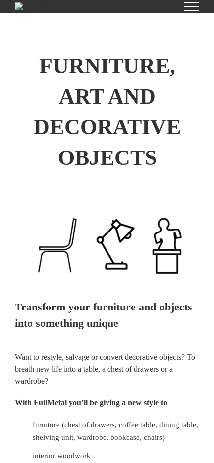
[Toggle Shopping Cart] (158, 6)
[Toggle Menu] (192, 6)
